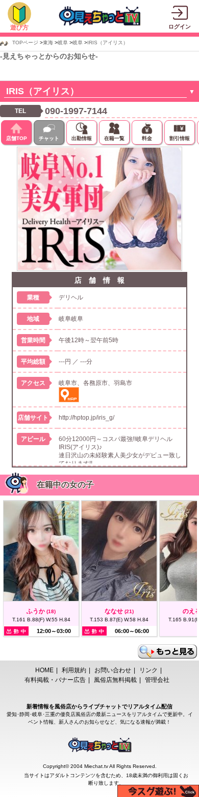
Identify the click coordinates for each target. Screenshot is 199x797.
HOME (44, 670)
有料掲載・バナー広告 (55, 679)
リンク (148, 670)
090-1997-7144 (76, 111)
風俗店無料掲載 (115, 679)
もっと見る (167, 651)
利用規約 (74, 670)
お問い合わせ (112, 670)
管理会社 (157, 679)
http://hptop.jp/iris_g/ (86, 417)
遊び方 (19, 27)
